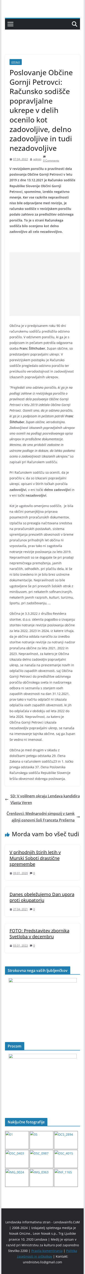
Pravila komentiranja (47, 1251)
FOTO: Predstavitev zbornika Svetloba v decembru (39, 934)
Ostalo (15, 62)
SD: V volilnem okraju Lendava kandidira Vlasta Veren (45, 799)
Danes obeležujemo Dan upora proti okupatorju (42, 897)
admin (37, 159)
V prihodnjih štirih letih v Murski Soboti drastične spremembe (35, 858)
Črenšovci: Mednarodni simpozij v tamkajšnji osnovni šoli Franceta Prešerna (41, 817)
